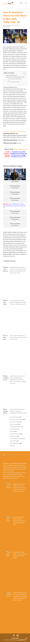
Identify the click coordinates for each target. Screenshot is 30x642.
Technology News (14, 443)
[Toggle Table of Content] (23, 73)
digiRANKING (22, 640)
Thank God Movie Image (14, 81)
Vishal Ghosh (8, 25)
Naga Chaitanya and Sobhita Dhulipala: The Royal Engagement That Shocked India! (18, 411)
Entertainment (6, 26)
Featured (12, 431)
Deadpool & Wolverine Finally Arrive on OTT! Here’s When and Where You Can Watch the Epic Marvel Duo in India (19, 487)
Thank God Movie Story (11, 75)
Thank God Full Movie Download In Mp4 (15, 77)
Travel (11, 445)
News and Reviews (14, 434)
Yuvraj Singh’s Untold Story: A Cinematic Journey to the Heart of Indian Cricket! (18, 337)
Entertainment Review (15, 426)
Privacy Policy (15, 638)
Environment (13, 429)
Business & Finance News (16, 419)
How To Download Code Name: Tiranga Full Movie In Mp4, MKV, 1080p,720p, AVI (14, 205)
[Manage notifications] (26, 638)
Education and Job (14, 422)
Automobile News (14, 417)
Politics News (13, 436)
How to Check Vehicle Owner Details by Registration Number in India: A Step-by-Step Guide (18, 302)
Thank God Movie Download (15, 78)
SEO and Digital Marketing (16, 438)
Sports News (13, 441)
